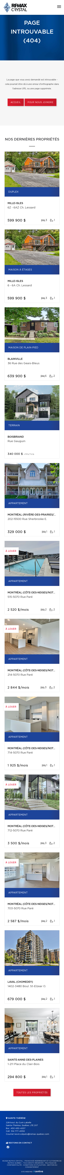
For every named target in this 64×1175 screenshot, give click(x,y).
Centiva (38, 1171)
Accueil (16, 102)
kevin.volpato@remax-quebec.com (32, 1134)
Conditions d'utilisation (34, 1165)
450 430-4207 (18, 1128)
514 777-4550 (18, 1131)
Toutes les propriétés (32, 1093)
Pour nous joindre (40, 102)
